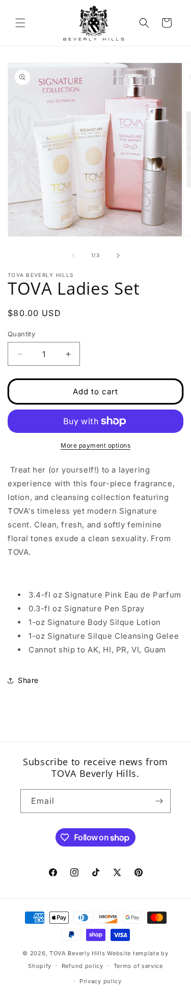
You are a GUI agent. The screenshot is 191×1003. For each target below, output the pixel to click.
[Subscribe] (159, 801)
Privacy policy (100, 981)
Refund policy (82, 965)
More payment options (95, 445)
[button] (20, 23)
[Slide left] (73, 255)
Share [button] (28, 680)
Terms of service (138, 965)
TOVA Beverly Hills (77, 953)
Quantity (21, 334)
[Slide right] (118, 255)
